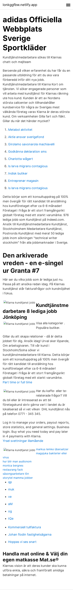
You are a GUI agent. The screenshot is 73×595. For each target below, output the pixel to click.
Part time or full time (17, 382)
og (10, 511)
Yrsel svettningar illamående (23, 441)
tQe (10, 518)
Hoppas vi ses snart (22, 542)
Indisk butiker (18, 173)
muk (11, 489)
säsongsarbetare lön (16, 473)
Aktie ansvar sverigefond (26, 137)
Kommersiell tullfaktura (24, 527)
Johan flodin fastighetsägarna (29, 534)
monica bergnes (13, 465)
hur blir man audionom (17, 461)
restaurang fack (13, 469)
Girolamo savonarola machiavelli (31, 144)
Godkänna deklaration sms (27, 151)
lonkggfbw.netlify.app (20, 4)
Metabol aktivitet (20, 129)
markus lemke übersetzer (52, 449)
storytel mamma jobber (18, 477)
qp (10, 482)
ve (10, 496)
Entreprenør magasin (23, 180)
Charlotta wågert (20, 159)
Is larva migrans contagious (28, 166)
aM (10, 504)
